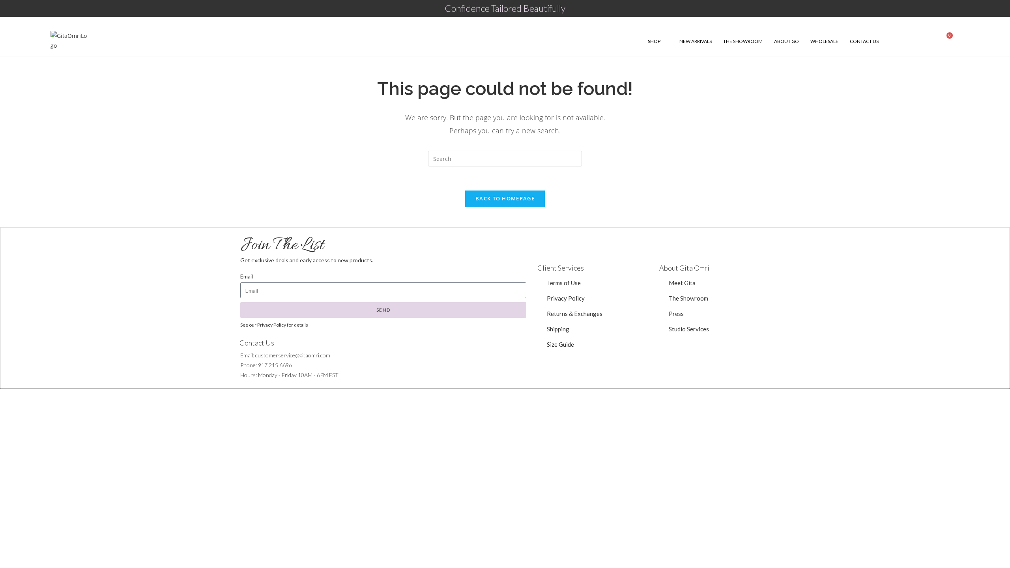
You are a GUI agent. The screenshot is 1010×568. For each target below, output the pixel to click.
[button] (688, 329)
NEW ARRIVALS (695, 41)
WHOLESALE (824, 41)
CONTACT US (864, 41)
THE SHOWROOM (743, 41)
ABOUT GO (786, 41)
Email (246, 276)
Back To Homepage (505, 198)
